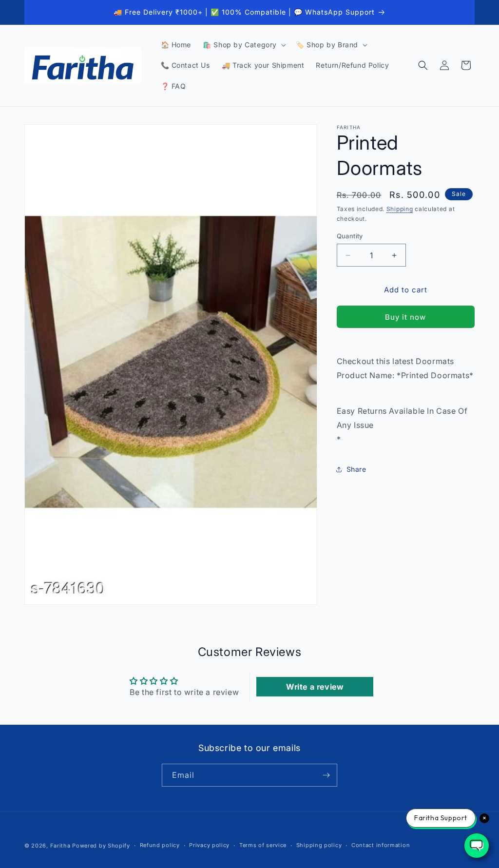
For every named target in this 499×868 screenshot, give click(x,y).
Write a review (315, 687)
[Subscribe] (326, 775)
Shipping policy (319, 845)
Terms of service (263, 845)
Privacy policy (209, 845)
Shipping (399, 208)
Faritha (60, 845)
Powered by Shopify (101, 845)
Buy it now (405, 317)
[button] (243, 45)
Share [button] (356, 469)
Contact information (380, 845)
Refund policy (160, 845)
